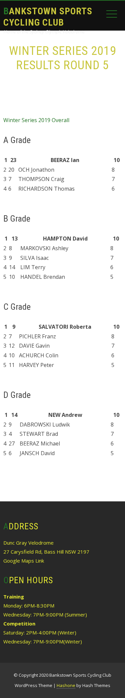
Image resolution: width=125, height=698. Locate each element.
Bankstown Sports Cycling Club (47, 17)
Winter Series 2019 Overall (36, 120)
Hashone (66, 685)
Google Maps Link (23, 560)
